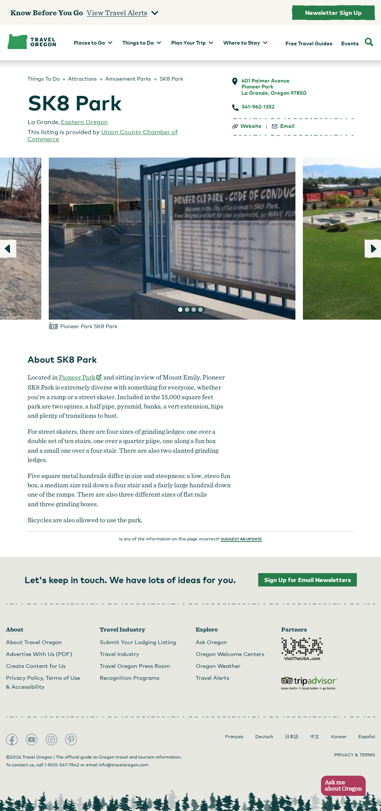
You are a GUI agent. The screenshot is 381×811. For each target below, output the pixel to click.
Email (287, 126)
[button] (341, 786)
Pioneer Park (80, 377)
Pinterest (71, 740)
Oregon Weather (218, 665)
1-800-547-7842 (61, 765)
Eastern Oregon (84, 122)
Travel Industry (119, 653)
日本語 (291, 736)
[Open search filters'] (369, 43)
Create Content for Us (35, 665)
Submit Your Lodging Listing (138, 642)
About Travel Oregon (34, 642)
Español (366, 736)
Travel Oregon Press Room (135, 665)
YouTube (32, 740)
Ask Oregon (211, 642)
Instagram (51, 740)
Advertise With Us (39, 653)
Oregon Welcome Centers (230, 653)
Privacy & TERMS (354, 754)
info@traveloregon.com (123, 765)
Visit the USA (302, 649)
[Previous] (8, 248)
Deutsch (264, 736)
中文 (314, 736)
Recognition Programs (129, 677)
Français (234, 736)
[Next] (372, 248)
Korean (338, 736)
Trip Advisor (309, 683)
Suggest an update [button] (241, 539)
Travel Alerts (212, 677)
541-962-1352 (258, 107)
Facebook (12, 740)
